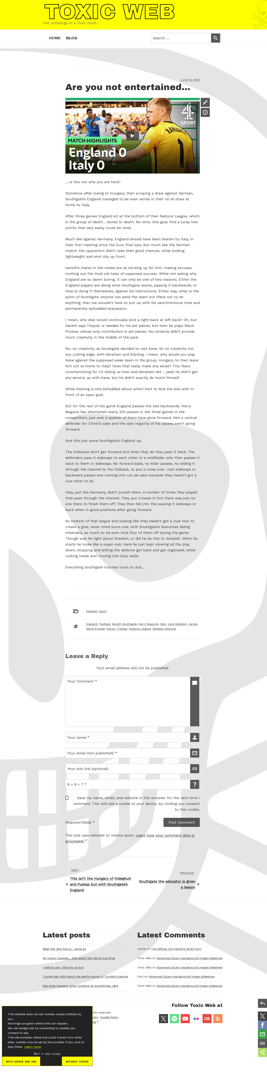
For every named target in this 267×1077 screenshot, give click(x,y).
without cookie (77, 1061)
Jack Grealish (177, 624)
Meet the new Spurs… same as (64, 949)
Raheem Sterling (164, 628)
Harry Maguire (148, 624)
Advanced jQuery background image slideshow (190, 958)
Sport (103, 611)
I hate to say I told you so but (63, 967)
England (92, 624)
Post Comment (182, 822)
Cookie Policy (109, 1017)
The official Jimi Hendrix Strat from (176, 949)
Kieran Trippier (117, 628)
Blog (71, 38)
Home (55, 38)
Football (91, 611)
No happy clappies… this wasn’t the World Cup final (79, 958)
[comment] (194, 701)
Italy (163, 624)
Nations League (140, 628)
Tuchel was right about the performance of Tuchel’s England (85, 976)
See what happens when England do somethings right (80, 986)
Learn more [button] (32, 1046)
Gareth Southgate (124, 624)
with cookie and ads (21, 1061)
